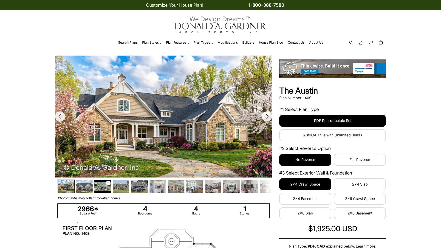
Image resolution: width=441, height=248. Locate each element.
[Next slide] (267, 116)
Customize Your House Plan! (174, 5)
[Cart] (381, 43)
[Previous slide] (60, 116)
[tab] (66, 186)
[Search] (351, 43)
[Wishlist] (371, 43)
